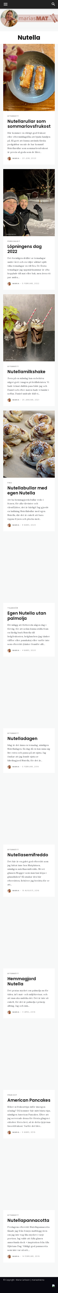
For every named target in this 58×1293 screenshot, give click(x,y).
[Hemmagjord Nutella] (29, 934)
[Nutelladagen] (29, 694)
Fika (9, 483)
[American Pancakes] (29, 1056)
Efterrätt (13, 116)
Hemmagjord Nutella (21, 981)
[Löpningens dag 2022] (29, 202)
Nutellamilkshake (26, 372)
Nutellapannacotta (28, 1220)
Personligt (13, 241)
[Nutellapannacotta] (29, 1176)
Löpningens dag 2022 (24, 249)
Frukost (12, 1095)
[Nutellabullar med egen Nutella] (29, 444)
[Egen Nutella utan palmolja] (29, 569)
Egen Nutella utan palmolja (26, 615)
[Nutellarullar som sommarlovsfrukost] (29, 77)
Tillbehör (12, 608)
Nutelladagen (22, 738)
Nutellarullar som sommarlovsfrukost (29, 123)
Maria (15, 158)
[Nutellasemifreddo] (29, 811)
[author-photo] (9, 158)
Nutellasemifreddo (27, 855)
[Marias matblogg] (29, 18)
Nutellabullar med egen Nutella (27, 490)
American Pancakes (28, 1100)
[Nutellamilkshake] (29, 327)
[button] (5, 4)
